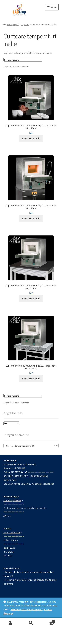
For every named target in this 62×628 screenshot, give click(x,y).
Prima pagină (13, 24)
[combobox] (31, 446)
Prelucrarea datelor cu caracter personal (31, 609)
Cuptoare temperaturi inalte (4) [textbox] (30, 445)
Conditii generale (12, 500)
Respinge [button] (8, 613)
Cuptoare (25, 24)
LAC (31, 132)
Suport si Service (11, 532)
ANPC (6, 515)
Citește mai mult (31, 138)
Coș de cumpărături (47, 620)
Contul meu (10, 623)
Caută (31, 623)
